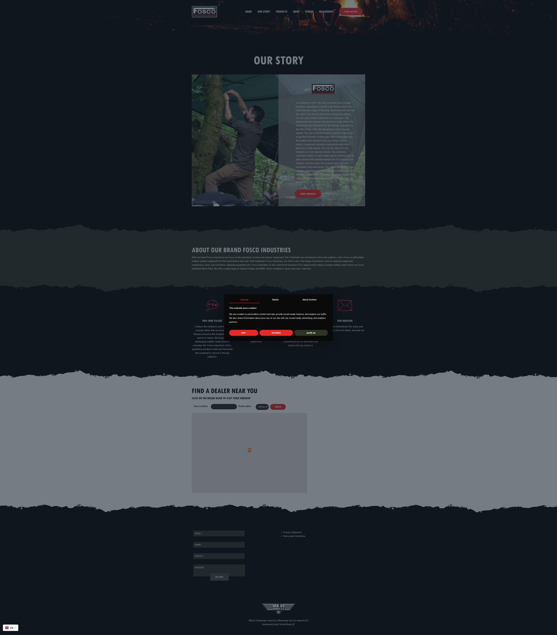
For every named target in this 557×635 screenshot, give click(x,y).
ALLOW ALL (311, 332)
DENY (243, 332)
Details (275, 299)
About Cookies (310, 299)
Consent (244, 299)
